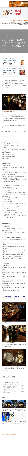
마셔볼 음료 (5, 382)
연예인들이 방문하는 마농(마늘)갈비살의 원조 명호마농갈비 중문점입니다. (9, 73)
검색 (22, 3)
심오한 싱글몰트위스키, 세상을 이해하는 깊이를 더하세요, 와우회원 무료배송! (9, 63)
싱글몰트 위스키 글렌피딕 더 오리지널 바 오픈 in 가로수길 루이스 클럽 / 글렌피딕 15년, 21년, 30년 (11, 386)
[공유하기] (7, 376)
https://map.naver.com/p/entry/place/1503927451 (12, 68)
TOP (25, 434)
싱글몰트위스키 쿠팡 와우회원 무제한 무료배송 (9, 60)
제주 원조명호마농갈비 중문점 (9, 70)
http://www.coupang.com (9, 58)
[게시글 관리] (8, 376)
